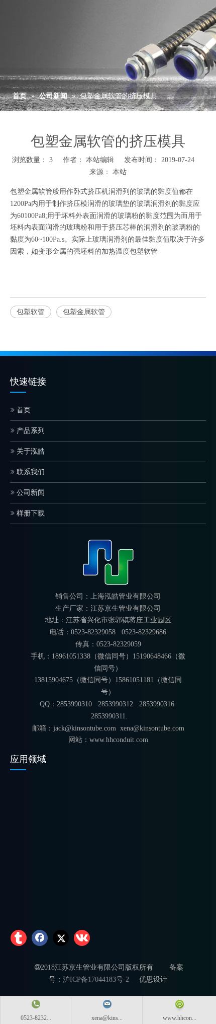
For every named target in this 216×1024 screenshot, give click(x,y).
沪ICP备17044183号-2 (96, 979)
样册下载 (30, 513)
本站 (120, 172)
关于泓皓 (30, 451)
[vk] (82, 938)
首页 (23, 410)
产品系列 (30, 430)
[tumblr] (19, 938)
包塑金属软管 (31, 191)
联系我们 (30, 472)
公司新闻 (30, 492)
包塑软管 (144, 251)
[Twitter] (61, 938)
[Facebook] (40, 938)
